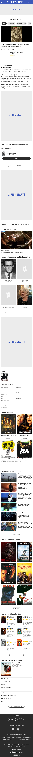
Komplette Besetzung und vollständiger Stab (16, 313)
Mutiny (2, 701)
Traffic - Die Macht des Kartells (9, 435)
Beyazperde (26, 737)
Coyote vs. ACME (16, 662)
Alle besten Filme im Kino (16, 655)
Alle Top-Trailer (16, 608)
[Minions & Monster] (19, 642)
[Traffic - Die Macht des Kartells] (8, 424)
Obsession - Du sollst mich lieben (27, 617)
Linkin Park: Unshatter (6, 678)
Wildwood (3, 684)
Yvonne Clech (25, 48)
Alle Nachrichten (16, 534)
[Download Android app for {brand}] (19, 729)
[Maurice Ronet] (8, 269)
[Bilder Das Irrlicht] (4, 377)
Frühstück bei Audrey (6, 698)
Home (3, 15)
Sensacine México (22, 739)
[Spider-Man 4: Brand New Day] (3, 619)
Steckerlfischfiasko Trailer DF (24, 582)
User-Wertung (12, 52)
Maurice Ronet (10, 48)
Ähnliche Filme (7, 412)
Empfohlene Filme (11, 15)
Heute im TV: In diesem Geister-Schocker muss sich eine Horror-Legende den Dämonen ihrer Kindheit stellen (24, 515)
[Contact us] (23, 719)
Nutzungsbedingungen (23, 744)
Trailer (8, 626)
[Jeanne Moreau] (24, 295)
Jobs (10, 744)
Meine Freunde (20, 52)
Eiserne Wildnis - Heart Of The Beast (9, 690)
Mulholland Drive (24, 435)
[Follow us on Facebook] (10, 719)
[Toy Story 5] (19, 631)
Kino (5, 15)
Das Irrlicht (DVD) (11, 153)
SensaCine (14, 737)
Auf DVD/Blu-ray (6, 148)
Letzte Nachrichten (9, 229)
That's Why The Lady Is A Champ (8, 695)
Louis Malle (7, 46)
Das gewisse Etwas (5, 681)
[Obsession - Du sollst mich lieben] (19, 619)
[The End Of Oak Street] (3, 642)
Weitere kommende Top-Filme (16, 706)
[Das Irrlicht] (16, 34)
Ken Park (24, 458)
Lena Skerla (18, 48)
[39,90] (8, 448)
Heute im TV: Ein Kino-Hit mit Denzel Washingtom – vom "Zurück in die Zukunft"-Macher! (25, 504)
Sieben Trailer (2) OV (8, 582)
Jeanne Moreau (24, 306)
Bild (3, 372)
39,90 (8, 458)
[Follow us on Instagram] (19, 719)
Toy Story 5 (25, 628)
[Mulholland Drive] (24, 424)
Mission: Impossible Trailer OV (8, 603)
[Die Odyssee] (3, 631)
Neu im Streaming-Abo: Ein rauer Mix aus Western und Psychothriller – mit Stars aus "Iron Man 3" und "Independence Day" (25, 486)
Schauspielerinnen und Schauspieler (16, 257)
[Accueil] (15, 2)
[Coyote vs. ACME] (6, 669)
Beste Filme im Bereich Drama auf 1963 (12, 461)
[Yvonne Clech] (8, 295)
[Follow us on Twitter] (14, 719)
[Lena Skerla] (24, 269)
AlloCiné (4, 737)
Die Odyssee (10, 628)
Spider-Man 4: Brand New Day (10, 617)
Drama (27, 44)
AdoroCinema (6, 739)
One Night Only (4, 692)
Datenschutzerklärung (12, 746)
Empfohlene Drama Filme (20, 15)
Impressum (14, 744)
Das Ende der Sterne (6, 687)
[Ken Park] (24, 448)
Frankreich (18, 387)
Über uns (6, 744)
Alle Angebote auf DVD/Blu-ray (16, 165)
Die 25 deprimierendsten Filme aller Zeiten (12, 252)
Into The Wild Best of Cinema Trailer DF (24, 561)
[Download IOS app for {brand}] (14, 729)
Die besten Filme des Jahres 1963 (16, 460)
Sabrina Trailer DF (24, 603)
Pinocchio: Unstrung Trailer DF (8, 561)
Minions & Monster (27, 640)
